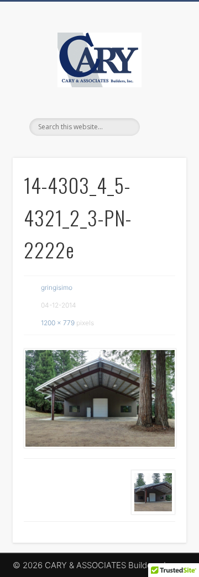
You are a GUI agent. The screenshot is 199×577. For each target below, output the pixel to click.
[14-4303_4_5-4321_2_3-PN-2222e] (99, 398)
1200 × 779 (58, 323)
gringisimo (56, 287)
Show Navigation (160, 99)
